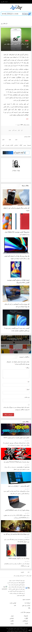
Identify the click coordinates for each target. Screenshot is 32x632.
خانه (29, 572)
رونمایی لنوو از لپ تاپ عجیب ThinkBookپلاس (17, 510)
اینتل (19, 130)
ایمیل (27, 389)
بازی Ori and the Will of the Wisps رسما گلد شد (16, 534)
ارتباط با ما (27, 603)
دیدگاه (27, 367)
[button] (18, 18)
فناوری (26, 40)
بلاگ (29, 608)
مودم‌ (10, 130)
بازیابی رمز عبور (26, 605)
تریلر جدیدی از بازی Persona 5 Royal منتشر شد (16, 462)
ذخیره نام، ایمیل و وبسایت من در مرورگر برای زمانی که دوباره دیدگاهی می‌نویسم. (16, 408)
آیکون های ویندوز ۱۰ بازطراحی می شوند (18, 486)
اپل (21, 130)
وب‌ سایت (27, 397)
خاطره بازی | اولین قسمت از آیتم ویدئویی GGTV (16, 437)
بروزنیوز (26, 136)
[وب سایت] (16, 180)
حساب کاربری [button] (4, 1)
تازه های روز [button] (4, 23)
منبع (27, 118)
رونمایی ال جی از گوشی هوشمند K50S (19, 558)
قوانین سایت (13, 603)
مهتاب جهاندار (14, 40)
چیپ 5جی (14, 130)
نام (28, 381)
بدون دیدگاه (7, 40)
